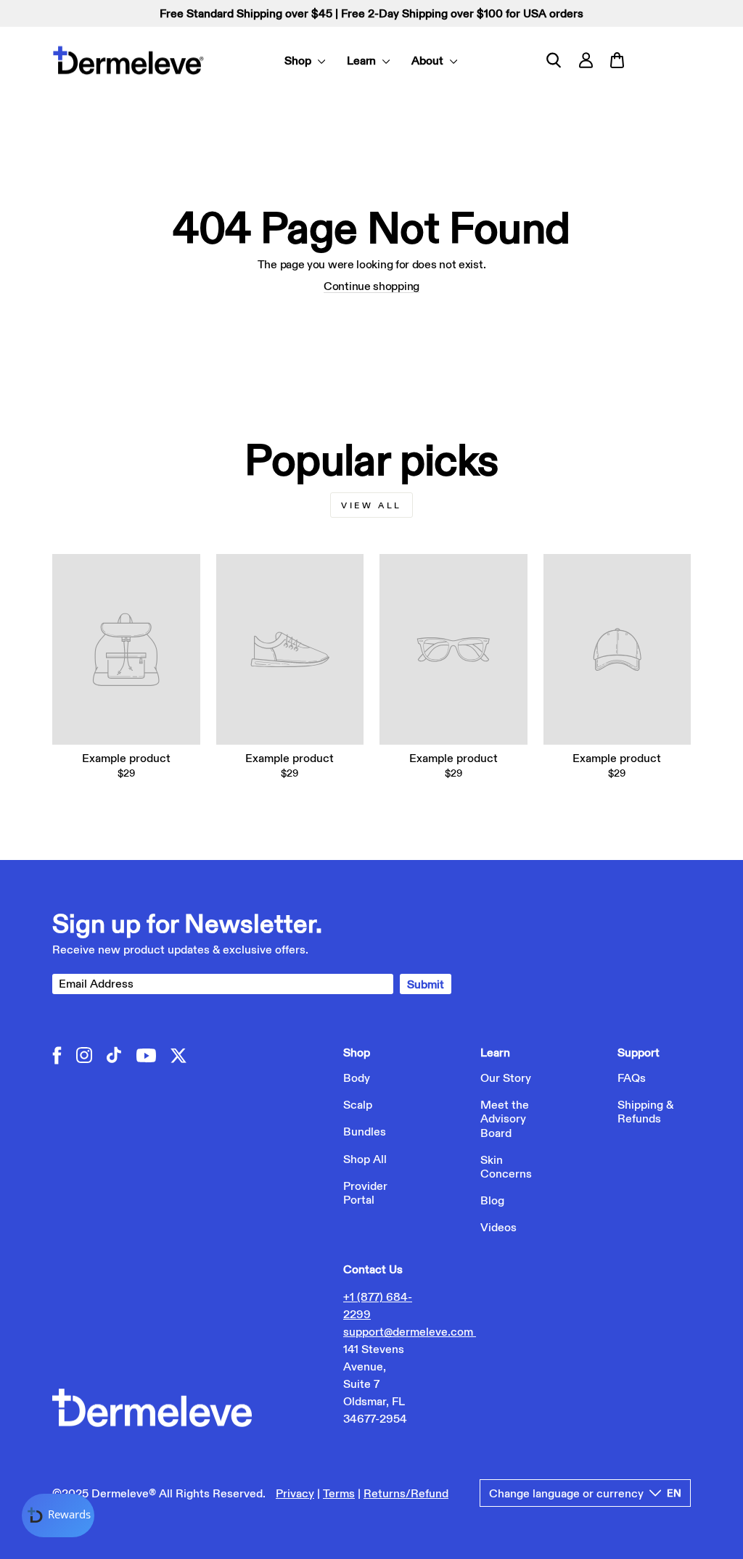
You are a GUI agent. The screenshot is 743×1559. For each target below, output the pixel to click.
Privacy (295, 1493)
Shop (299, 60)
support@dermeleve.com (409, 1331)
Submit (425, 984)
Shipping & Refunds (645, 1111)
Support (638, 1052)
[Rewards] (58, 1515)
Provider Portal (365, 1192)
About (428, 60)
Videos (498, 1227)
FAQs (631, 1077)
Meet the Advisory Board (504, 1118)
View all (371, 505)
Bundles (364, 1131)
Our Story (505, 1077)
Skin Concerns (506, 1166)
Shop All (365, 1158)
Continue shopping (371, 285)
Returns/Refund (406, 1493)
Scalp (357, 1104)
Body (356, 1077)
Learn (363, 60)
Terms (339, 1493)
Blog (492, 1200)
